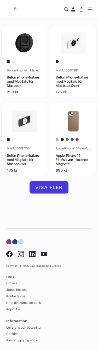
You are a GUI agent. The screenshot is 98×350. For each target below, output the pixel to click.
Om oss (11, 283)
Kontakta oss (15, 296)
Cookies (12, 334)
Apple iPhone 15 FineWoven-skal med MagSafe (72, 159)
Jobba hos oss (16, 290)
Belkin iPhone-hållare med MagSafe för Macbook (23, 81)
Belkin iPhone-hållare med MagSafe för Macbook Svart (72, 81)
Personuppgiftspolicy (21, 340)
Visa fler (49, 187)
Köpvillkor (13, 309)
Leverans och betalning (23, 327)
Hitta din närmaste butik (23, 303)
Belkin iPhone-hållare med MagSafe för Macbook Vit (23, 159)
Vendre (56, 265)
